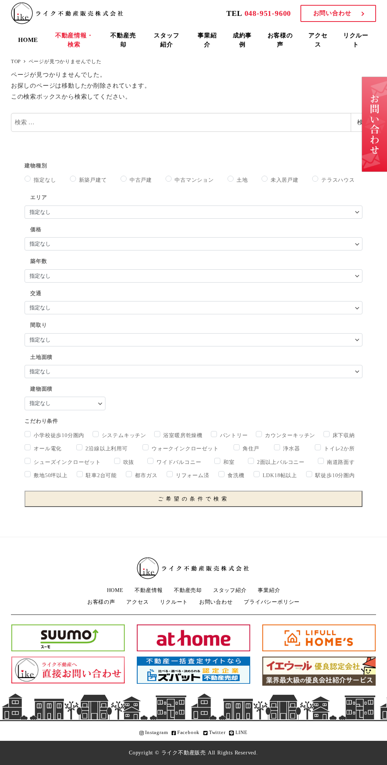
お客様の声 (101, 602)
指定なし (45, 180)
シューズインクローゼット (67, 462)
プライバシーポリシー (272, 602)
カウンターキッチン (290, 435)
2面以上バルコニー (281, 462)
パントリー (234, 435)
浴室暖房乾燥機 (183, 435)
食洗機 (236, 475)
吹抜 (129, 462)
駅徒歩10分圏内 (334, 475)
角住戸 (251, 448)
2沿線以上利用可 (106, 448)
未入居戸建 (285, 180)
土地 (242, 180)
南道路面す (341, 462)
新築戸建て (93, 180)
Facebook (188, 732)
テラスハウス (338, 180)
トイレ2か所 (339, 448)
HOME (115, 590)
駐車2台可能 (101, 475)
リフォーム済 (192, 475)
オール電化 (48, 448)
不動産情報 (149, 590)
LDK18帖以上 (280, 475)
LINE (241, 732)
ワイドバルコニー (178, 462)
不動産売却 (188, 590)
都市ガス (146, 475)
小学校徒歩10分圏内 (59, 435)
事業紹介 (269, 590)
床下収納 (344, 435)
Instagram (156, 732)
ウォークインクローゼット (185, 448)
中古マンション (194, 180)
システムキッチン (124, 435)
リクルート (174, 602)
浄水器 (291, 448)
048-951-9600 (268, 13)
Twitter (216, 732)
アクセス (137, 602)
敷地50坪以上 (51, 475)
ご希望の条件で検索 (193, 499)
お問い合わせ (332, 13)
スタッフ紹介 (230, 590)
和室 (229, 462)
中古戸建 (141, 180)
